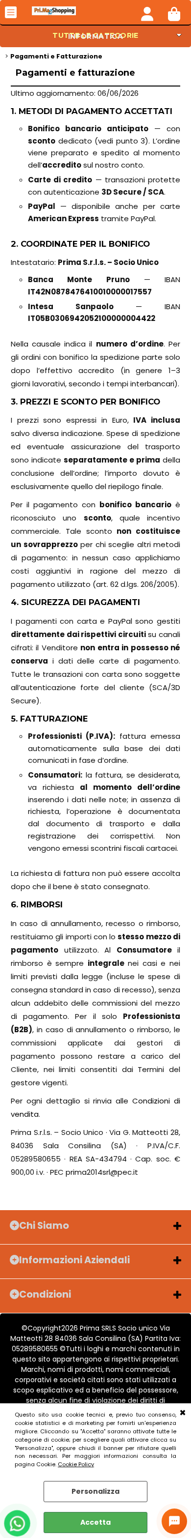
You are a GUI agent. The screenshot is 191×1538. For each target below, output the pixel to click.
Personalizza (95, 1491)
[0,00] (174, 12)
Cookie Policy (76, 1464)
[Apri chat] (174, 1521)
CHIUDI (182, 1413)
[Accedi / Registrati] (147, 12)
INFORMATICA (95, 36)
